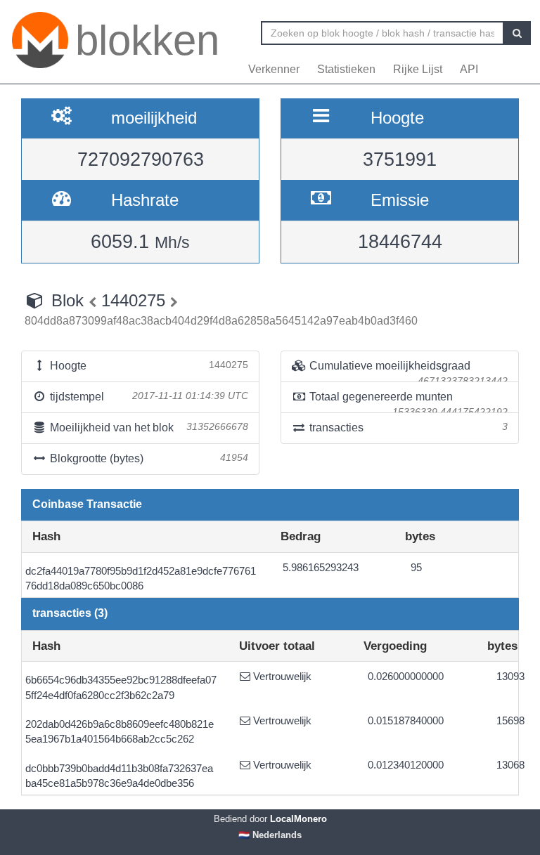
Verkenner (274, 69)
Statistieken (346, 69)
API (469, 69)
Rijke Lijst (417, 69)
